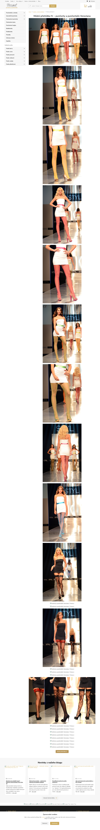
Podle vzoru (9, 51)
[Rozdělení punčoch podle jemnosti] (61, 771)
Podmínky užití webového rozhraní (51, 811)
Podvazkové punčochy (12, 19)
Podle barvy (9, 48)
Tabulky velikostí (12, 811)
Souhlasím (55, 823)
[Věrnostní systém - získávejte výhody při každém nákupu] (38, 771)
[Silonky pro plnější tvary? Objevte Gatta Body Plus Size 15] (15, 771)
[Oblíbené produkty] (87, 1)
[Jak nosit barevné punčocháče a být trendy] (84, 771)
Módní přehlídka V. (62, 751)
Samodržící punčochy (11, 16)
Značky (11, 1)
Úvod (30, 12)
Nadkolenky (9, 28)
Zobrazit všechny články (49, 798)
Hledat (53, 6)
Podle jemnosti (10, 55)
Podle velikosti (10, 58)
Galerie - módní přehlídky (29, 1)
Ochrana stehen (10, 38)
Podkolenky (9, 31)
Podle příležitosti (11, 64)
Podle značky (9, 61)
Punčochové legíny (11, 25)
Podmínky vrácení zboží (83, 811)
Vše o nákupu (19, 1)
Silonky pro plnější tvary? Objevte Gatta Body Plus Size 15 (14, 782)
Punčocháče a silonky (11, 13)
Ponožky (8, 35)
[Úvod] (16, 6)
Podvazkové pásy (10, 22)
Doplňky (8, 41)
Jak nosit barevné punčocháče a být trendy (84, 781)
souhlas (43, 817)
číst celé (14, 793)
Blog (39, 1)
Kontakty (7, 1)
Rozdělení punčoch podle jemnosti (59, 781)
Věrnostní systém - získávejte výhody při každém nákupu (37, 781)
